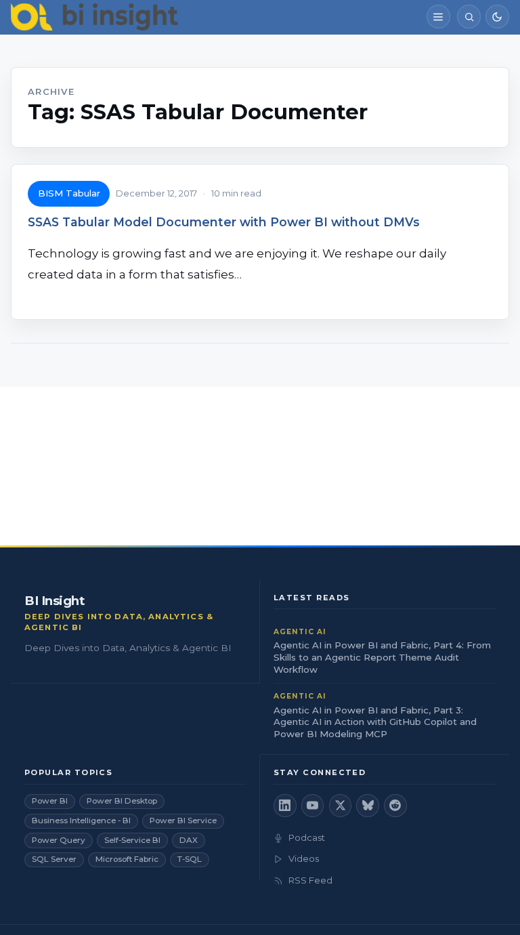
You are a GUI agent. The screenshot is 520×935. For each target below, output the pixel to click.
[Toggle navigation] (438, 16)
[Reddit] (395, 805)
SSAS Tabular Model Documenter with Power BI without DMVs (224, 222)
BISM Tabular (69, 193)
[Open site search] (469, 16)
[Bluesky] (367, 805)
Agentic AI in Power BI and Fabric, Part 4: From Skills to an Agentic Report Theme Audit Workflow (382, 657)
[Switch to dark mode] (497, 16)
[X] (340, 805)
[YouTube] (312, 805)
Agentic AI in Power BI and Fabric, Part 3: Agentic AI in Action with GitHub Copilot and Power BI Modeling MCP (375, 722)
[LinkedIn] (285, 805)
